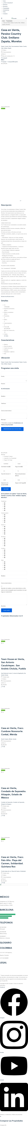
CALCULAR (5, 489)
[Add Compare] (4, 686)
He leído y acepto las (12, 423)
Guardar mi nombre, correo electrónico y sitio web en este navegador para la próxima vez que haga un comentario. (14, 590)
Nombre (3, 396)
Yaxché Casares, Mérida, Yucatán (8, 739)
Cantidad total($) (5, 466)
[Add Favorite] (3, 686)
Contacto (5, 13)
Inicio (4, 1)
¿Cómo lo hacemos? (8, 2)
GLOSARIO (5, 942)
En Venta (3, 108)
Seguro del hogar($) (20, 483)
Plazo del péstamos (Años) (20, 474)
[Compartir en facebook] (1, 59)
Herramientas (6, 10)
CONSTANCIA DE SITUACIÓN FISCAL (9, 972)
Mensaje (3, 419)
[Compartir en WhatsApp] (3, 59)
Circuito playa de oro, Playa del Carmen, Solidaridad (13, 871)
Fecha (2, 376)
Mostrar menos (10, 296)
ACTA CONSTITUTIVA (5, 967)
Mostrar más (4, 296)
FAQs (4, 12)
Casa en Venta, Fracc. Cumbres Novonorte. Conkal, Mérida (12, 731)
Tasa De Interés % (6, 474)
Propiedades (6, 8)
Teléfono (3, 403)
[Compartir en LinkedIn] (2, 59)
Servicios (5, 4)
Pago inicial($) (19, 466)
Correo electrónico (6, 410)
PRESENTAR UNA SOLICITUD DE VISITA (12, 429)
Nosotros (5, 6)
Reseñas (3, 606)
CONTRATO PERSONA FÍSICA (7, 970)
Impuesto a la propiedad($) (4, 483)
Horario (3, 383)
